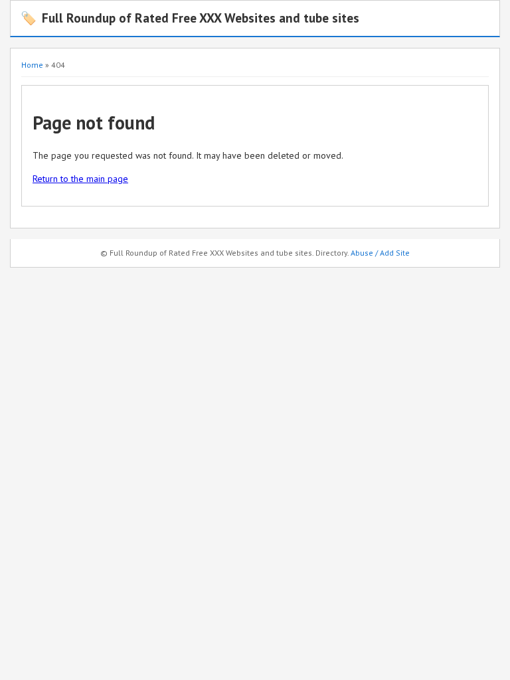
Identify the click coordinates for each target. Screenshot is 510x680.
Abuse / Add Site (380, 253)
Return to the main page (80, 179)
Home (32, 65)
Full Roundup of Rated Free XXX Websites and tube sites (190, 17)
